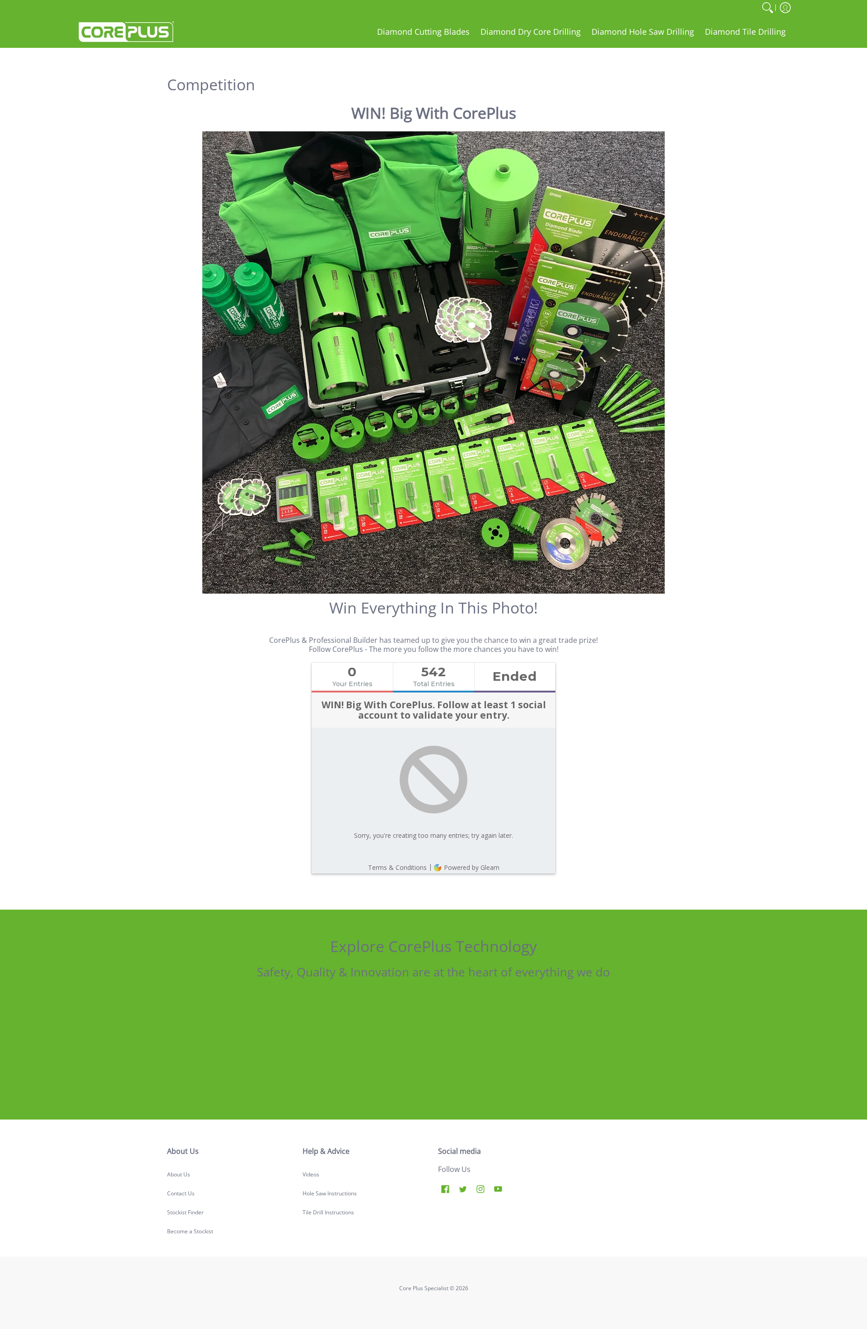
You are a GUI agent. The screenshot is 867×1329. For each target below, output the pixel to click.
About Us (178, 1174)
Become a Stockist (190, 1231)
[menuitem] (768, 7)
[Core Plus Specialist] (126, 31)
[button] (785, 7)
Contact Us (181, 1193)
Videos (311, 1174)
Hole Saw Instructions (330, 1193)
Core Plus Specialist (423, 1288)
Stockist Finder (185, 1212)
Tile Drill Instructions (328, 1212)
